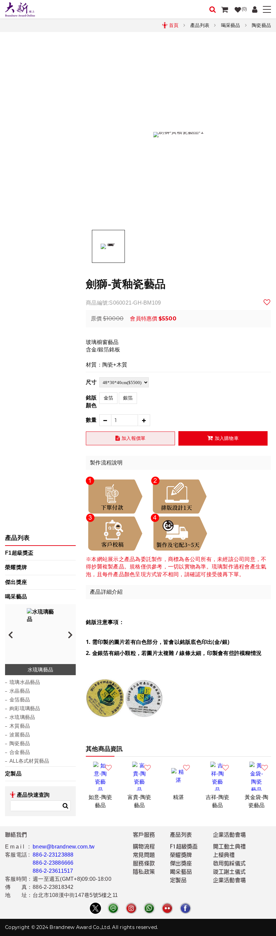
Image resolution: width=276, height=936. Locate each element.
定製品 (13, 773)
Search (65, 806)
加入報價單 (133, 438)
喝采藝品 (230, 25)
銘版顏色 (91, 401)
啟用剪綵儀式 (229, 864)
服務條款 (144, 864)
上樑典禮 (224, 855)
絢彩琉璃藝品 (24, 708)
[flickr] (167, 908)
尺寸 (91, 382)
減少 (105, 420)
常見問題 (144, 855)
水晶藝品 (19, 691)
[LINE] (113, 908)
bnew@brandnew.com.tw (64, 847)
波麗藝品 (19, 734)
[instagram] (131, 908)
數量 (91, 420)
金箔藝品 (19, 699)
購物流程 (144, 847)
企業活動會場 (229, 880)
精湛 (178, 797)
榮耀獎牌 (16, 567)
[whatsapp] (149, 908)
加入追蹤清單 (267, 302)
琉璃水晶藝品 (24, 682)
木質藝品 (19, 726)
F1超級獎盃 (19, 553)
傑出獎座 (16, 582)
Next (70, 634)
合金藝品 (19, 752)
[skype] (185, 908)
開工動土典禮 (229, 847)
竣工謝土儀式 (229, 872)
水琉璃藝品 (22, 717)
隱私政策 (144, 872)
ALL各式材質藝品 (29, 761)
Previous (10, 634)
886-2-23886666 (53, 863)
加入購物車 (227, 438)
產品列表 (199, 25)
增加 (144, 420)
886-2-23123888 (53, 855)
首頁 (174, 25)
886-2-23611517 (53, 871)
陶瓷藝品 (261, 25)
